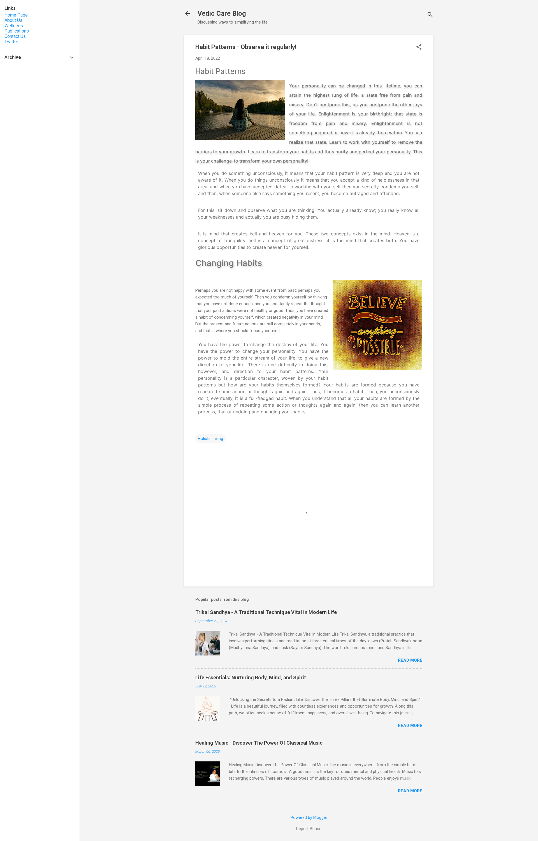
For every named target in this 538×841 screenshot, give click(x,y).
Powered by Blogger (309, 817)
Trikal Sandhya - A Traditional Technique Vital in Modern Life (266, 612)
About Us (13, 20)
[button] (419, 47)
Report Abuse (308, 828)
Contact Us (15, 36)
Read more (410, 660)
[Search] (430, 15)
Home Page (16, 15)
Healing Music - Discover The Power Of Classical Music (259, 743)
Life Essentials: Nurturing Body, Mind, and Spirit (250, 677)
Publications (16, 31)
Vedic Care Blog (222, 13)
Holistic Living (210, 438)
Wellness (13, 25)
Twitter (11, 41)
